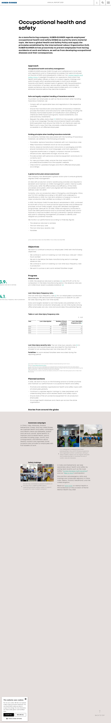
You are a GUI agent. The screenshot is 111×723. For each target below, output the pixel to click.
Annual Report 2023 (55, 2)
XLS (81, 317)
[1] (55, 119)
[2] (61, 281)
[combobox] (25, 699)
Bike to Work (69, 473)
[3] (63, 285)
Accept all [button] (8, 714)
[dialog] (15, 709)
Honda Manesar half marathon (75, 471)
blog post (68, 485)
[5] (77, 345)
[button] (14, 719)
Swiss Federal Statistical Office (39, 365)
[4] (56, 295)
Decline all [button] (20, 714)
